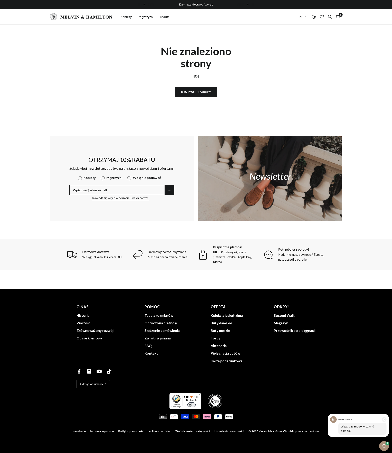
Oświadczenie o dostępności (192, 431)
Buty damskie (221, 323)
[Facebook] (79, 371)
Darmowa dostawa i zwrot (196, 4)
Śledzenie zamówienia (162, 330)
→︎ (169, 190)
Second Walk (284, 315)
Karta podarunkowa (226, 361)
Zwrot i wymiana (158, 338)
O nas (83, 307)
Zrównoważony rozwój (95, 330)
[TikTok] (109, 371)
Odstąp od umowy (91, 384)
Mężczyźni (146, 17)
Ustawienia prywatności (229, 431)
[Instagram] (89, 371)
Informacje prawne (102, 431)
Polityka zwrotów (159, 431)
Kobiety (126, 17)
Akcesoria (219, 346)
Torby (215, 338)
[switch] (191, 404)
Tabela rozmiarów (159, 315)
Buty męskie (220, 330)
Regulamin (79, 431)
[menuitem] (126, 16)
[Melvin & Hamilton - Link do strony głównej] (81, 16)
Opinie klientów (89, 338)
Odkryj (281, 307)
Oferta (218, 307)
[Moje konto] (314, 16)
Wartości (84, 323)
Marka (164, 17)
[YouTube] (99, 371)
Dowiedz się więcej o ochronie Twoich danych (120, 198)
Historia (83, 315)
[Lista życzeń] (322, 16)
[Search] (330, 16)
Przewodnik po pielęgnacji (294, 330)
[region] (196, 4)
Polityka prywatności (131, 431)
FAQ (148, 346)
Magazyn (281, 323)
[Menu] (198, 395)
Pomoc (152, 307)
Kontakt (151, 353)
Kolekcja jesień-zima (227, 315)
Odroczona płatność (161, 323)
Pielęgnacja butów (225, 353)
